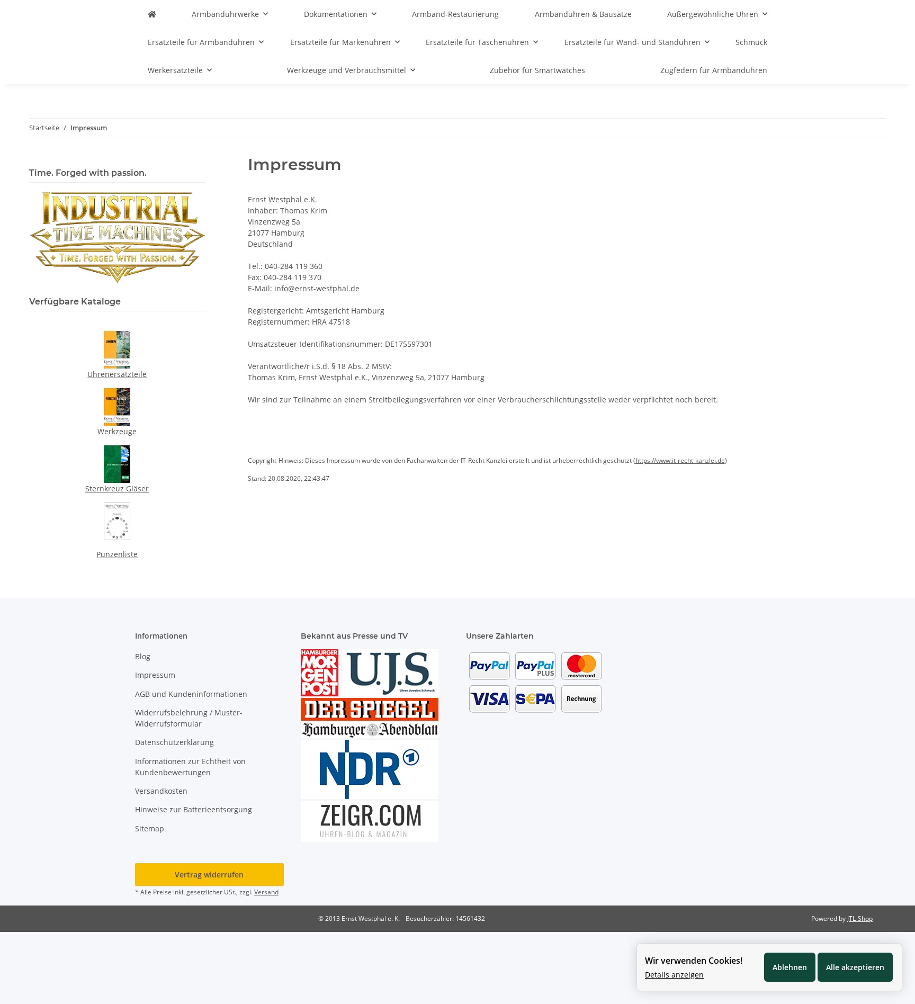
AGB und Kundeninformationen (191, 694)
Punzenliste (117, 554)
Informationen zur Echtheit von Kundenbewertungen (190, 766)
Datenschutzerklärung (174, 742)
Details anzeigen (674, 975)
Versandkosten (161, 791)
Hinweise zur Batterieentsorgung (193, 809)
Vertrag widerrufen (209, 874)
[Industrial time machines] (117, 236)
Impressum (155, 675)
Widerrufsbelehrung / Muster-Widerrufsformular (189, 718)
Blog (142, 656)
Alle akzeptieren (855, 967)
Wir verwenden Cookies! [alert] (693, 960)
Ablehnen (790, 967)
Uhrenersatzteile (117, 374)
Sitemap (149, 828)
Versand (266, 892)
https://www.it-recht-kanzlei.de (680, 460)
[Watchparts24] (152, 14)
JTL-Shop (860, 918)
